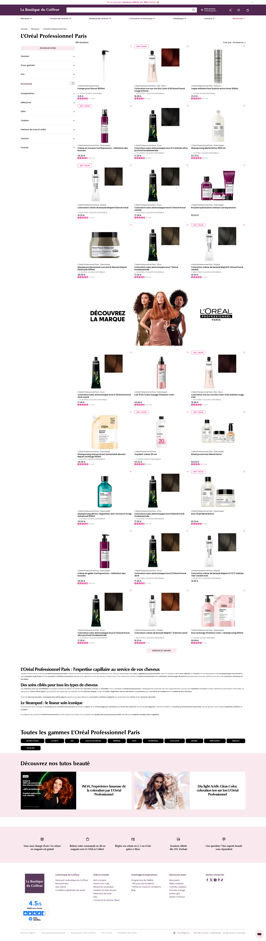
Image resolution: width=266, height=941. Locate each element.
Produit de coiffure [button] (59, 18)
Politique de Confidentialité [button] (53, 933)
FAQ (95, 896)
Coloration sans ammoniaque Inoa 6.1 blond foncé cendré (160, 209)
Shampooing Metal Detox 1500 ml (208, 148)
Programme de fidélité (142, 880)
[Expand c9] (110, 18)
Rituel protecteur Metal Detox (206, 454)
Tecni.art (30, 748)
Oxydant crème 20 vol (145, 454)
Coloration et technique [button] (141, 18)
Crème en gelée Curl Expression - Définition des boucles (102, 574)
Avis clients (60, 886)
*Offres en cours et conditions (146, 886)
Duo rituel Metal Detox (202, 514)
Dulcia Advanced (93, 741)
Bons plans (174, 880)
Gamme (25, 56)
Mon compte (99, 880)
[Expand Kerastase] (244, 18)
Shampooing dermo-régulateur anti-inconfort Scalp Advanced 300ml (105, 515)
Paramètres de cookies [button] (127, 933)
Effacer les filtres (48, 48)
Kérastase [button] (238, 18)
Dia (72, 741)
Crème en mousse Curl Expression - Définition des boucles (103, 149)
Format (24, 147)
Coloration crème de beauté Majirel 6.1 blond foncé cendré (217, 268)
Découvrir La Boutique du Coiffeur (71, 880)
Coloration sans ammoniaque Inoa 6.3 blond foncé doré (160, 574)
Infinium (116, 741)
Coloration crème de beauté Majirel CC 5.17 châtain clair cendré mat (217, 574)
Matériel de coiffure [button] (98, 18)
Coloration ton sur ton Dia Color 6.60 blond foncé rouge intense (159, 89)
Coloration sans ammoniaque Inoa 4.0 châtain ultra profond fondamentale (161, 149)
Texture (25, 138)
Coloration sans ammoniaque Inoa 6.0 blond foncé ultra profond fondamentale (104, 634)
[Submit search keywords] (193, 9)
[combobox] (131, 10)
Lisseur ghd (174, 893)
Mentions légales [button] (28, 933)
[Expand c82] (185, 18)
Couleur (25, 120)
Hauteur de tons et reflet (33, 129)
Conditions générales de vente (70, 890)
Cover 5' (54, 741)
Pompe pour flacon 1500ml (91, 88)
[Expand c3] (70, 18)
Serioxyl (236, 741)
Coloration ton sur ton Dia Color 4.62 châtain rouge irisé (217, 396)
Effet (23, 111)
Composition (27, 93)
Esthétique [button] (178, 18)
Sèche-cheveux (177, 896)
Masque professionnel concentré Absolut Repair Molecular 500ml (102, 268)
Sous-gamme (28, 65)
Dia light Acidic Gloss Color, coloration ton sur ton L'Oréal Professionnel (217, 790)
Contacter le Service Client (106, 900)
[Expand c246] (214, 18)
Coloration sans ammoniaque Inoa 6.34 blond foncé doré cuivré (104, 396)
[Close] (252, 2)
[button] (230, 10)
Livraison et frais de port (105, 890)
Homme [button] (208, 18)
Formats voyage (177, 890)
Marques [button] (25, 18)
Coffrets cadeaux (177, 886)
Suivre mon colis (101, 883)
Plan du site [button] (107, 933)
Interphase (153, 741)
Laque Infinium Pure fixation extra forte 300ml (214, 88)
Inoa (134, 741)
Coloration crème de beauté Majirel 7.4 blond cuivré (160, 633)
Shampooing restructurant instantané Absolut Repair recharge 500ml (102, 455)
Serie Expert (215, 741)
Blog (133, 890)
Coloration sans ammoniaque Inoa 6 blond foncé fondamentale (159, 515)
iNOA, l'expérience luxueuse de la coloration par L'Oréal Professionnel (104, 790)
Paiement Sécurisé (102, 893)
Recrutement (61, 883)
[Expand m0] (31, 18)
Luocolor (174, 741)
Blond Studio (32, 741)
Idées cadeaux (176, 883)
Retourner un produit (103, 886)
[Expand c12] (154, 18)
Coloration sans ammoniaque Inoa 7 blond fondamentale (156, 268)
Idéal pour (26, 102)
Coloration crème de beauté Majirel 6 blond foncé (103, 208)
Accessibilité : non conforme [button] (83, 933)
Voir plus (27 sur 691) (161, 650)
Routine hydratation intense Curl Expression (213, 208)
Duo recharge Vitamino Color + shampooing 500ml (217, 633)
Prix (23, 74)
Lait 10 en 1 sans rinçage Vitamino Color (154, 395)
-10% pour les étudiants (142, 883)
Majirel (194, 741)
